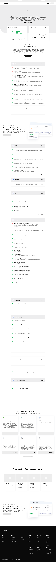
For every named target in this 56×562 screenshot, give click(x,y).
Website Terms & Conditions (28, 559)
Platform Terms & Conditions (37, 559)
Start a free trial (18, 38)
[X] (12, 559)
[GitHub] (16, 559)
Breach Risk (22, 537)
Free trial (48, 3)
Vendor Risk (13, 537)
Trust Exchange (23, 539)
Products (23, 3)
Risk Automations (14, 541)
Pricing (31, 3)
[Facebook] (15, 559)
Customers (39, 3)
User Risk (13, 539)
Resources (34, 3)
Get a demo (52, 3)
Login (44, 3)
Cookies (50, 559)
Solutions (27, 3)
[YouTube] (19, 559)
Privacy (53, 559)
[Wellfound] (18, 559)
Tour (42, 3)
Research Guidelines (45, 559)
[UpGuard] (5, 3)
